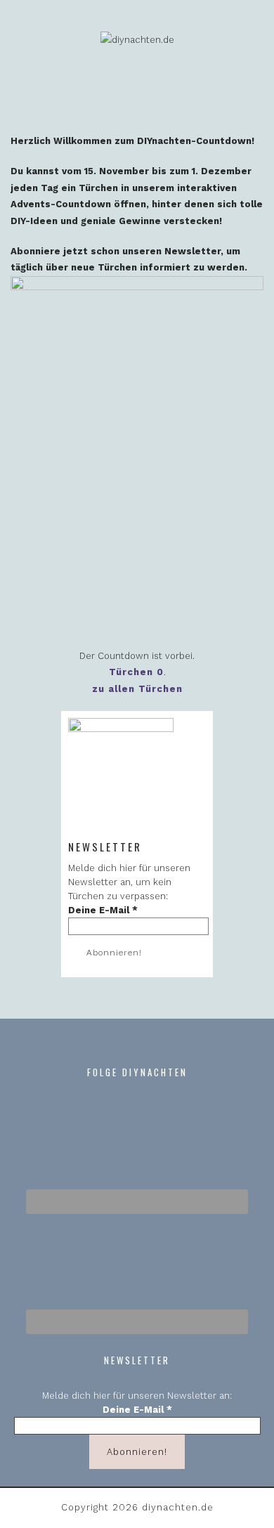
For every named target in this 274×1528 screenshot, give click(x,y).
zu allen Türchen (137, 689)
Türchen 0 (136, 672)
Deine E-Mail (103, 910)
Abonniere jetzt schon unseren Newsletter (116, 251)
